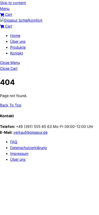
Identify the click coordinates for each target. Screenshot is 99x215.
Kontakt (16, 53)
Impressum (19, 153)
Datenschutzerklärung (28, 147)
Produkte (18, 47)
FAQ (13, 142)
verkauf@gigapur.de (30, 132)
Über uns (17, 41)
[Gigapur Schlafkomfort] (21, 20)
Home (15, 35)
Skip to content (13, 3)
